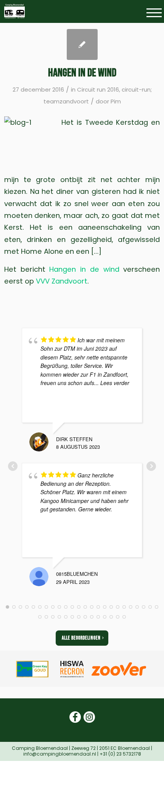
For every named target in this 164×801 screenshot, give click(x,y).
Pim (116, 101)
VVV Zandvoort (61, 281)
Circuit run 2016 (98, 89)
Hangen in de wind (82, 73)
